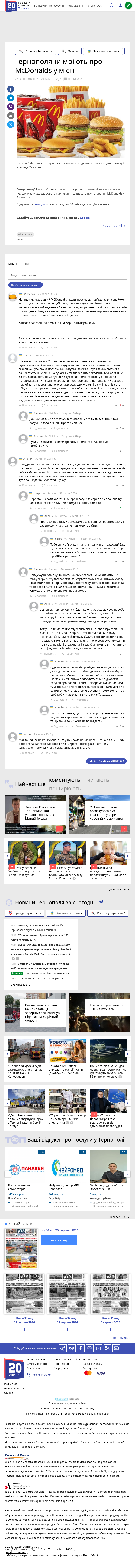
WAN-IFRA (10, 1437)
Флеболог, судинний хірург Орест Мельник (108, 1187)
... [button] (105, 5)
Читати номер (59, 1240)
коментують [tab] (64, 779)
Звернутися (61, 1368)
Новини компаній (14, 1388)
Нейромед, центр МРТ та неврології (66, 1187)
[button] (101, 902)
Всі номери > (122, 1337)
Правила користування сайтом (67, 1403)
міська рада (25, 234)
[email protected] (16, 1552)
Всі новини (40, 5)
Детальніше (34, 1368)
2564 (77, 79)
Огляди (73, 51)
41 (66, 79)
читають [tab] (98, 779)
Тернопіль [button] (24, 8)
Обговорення (57, 5)
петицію (39, 204)
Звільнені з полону (106, 51)
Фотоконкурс (94, 5)
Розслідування (75, 5)
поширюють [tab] (65, 788)
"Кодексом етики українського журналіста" (72, 1424)
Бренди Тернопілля (27, 913)
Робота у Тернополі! (39, 51)
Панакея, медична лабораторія (20, 1187)
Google (85, 218)
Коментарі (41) (113, 225)
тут (90, 1428)
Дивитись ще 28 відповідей (107, 760)
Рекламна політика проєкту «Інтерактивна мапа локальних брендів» (67, 1413)
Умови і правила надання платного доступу (67, 1408)
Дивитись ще (119, 889)
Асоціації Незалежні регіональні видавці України (58, 1433)
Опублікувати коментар (25, 285)
